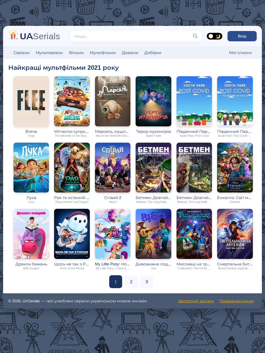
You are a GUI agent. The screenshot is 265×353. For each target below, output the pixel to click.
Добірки (152, 52)
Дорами (130, 52)
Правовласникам (236, 300)
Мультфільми (103, 52)
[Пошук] (195, 36)
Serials (40, 36)
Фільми (76, 52)
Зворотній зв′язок (196, 300)
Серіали (21, 52)
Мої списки (240, 52)
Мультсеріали (49, 52)
